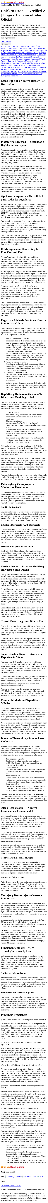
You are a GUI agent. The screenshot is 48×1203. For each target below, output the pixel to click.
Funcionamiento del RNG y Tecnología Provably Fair (21, 74)
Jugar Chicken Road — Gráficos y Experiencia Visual (23, 64)
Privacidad (5, 1186)
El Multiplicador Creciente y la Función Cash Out (19, 53)
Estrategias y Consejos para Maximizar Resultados (20, 59)
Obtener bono (6, 42)
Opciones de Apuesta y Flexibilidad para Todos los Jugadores (24, 51)
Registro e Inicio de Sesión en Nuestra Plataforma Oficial (23, 54)
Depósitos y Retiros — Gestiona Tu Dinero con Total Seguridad (23, 56)
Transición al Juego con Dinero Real (15, 63)
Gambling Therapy (12, 1177)
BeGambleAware (28, 1177)
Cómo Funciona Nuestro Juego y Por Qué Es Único (20, 46)
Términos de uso (15, 1186)
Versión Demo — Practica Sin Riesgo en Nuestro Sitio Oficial (23, 60)
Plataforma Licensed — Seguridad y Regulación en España (23, 48)
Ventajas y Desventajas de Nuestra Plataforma (28, 72)
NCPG (40, 1177)
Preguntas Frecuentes (9, 76)
